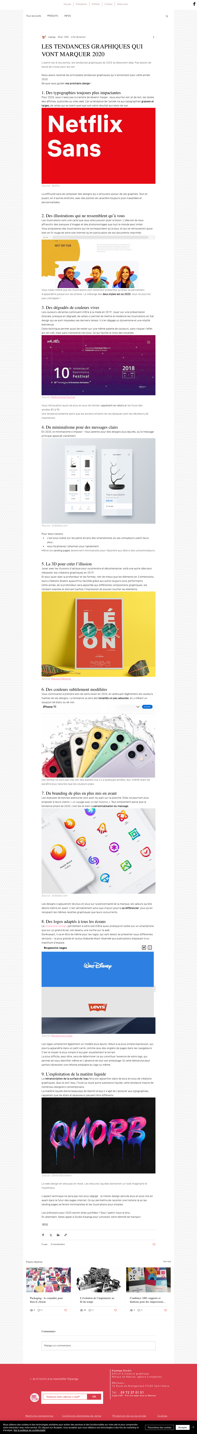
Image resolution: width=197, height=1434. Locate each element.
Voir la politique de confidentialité (29, 1430)
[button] (166, 16)
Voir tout (167, 1261)
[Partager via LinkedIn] (58, 1234)
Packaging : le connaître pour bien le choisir (46, 1299)
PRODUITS (52, 16)
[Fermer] (193, 1427)
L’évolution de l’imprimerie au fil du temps (97, 1299)
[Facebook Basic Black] (194, 4)
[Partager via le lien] (65, 1234)
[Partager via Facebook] (43, 1234)
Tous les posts (33, 16)
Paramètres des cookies (159, 1427)
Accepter (182, 1427)
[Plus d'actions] (153, 37)
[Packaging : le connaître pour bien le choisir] (48, 1279)
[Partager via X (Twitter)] (50, 1234)
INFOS (67, 16)
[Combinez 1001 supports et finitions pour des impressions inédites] (148, 1279)
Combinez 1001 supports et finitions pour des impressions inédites (146, 1299)
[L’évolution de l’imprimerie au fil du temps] (98, 1279)
